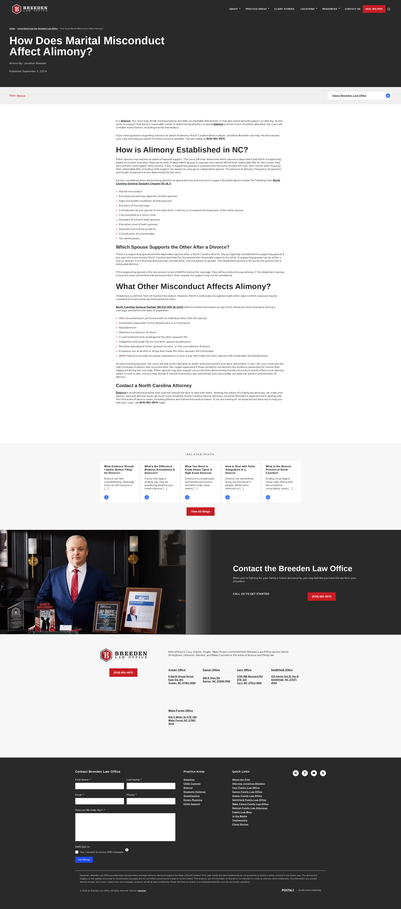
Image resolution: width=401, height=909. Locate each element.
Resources (329, 9)
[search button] (390, 9)
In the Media (239, 816)
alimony (218, 124)
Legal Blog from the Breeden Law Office (38, 29)
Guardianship (192, 796)
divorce (126, 121)
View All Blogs (200, 511)
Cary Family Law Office (246, 787)
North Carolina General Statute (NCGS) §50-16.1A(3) (149, 307)
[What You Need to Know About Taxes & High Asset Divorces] (200, 482)
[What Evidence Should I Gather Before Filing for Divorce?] (119, 482)
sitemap (142, 891)
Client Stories (284, 9)
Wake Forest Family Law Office (250, 804)
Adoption (189, 779)
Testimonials (239, 820)
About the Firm (241, 779)
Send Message (84, 859)
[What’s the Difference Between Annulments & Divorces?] (160, 482)
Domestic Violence (195, 792)
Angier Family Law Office (247, 796)
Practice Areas (256, 9)
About (233, 9)
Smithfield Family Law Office (249, 800)
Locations (308, 9)
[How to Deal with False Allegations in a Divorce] (240, 482)
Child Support (192, 804)
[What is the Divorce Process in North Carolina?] (281, 482)
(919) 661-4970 (321, 596)
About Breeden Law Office (349, 95)
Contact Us (352, 9)
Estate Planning (193, 800)
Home (12, 29)
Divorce (21, 96)
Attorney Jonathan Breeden (248, 783)
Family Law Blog (242, 812)
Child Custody (192, 783)
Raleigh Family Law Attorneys (250, 808)
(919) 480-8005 (374, 9)
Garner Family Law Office (247, 792)
